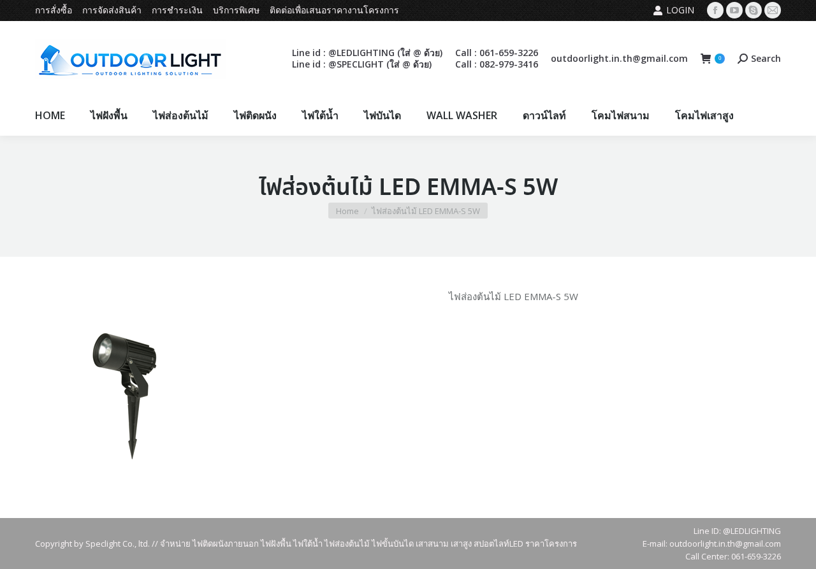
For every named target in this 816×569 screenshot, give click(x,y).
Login (680, 10)
